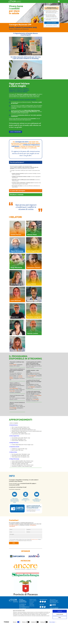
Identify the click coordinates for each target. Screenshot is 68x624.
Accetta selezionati (59, 614)
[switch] (28, 622)
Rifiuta (60, 617)
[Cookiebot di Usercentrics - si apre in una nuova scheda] (6, 622)
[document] (34, 312)
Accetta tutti (60, 611)
